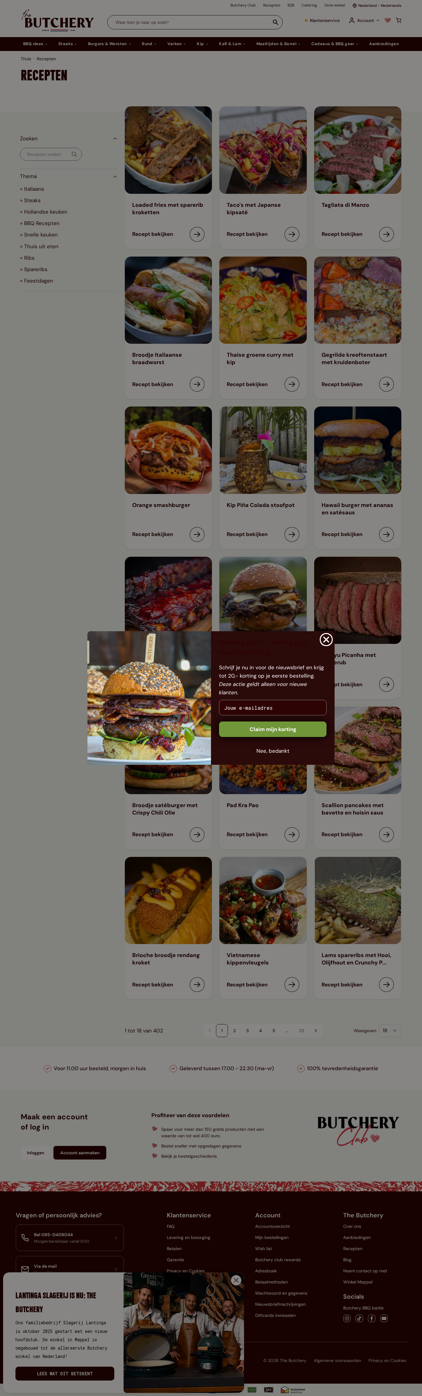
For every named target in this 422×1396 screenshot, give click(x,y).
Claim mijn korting (273, 729)
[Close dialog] (326, 639)
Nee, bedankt (272, 750)
